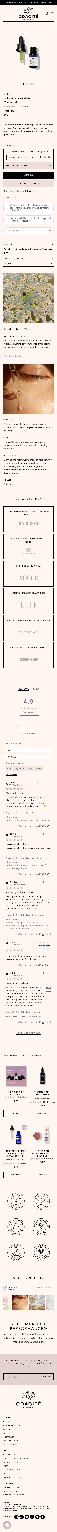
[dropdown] (46, 13)
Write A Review (28, 734)
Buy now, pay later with (18, 191)
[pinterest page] (32, 1517)
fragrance (19, 768)
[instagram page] (16, 1517)
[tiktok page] (21, 1517)
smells (39, 768)
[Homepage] (28, 13)
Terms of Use (9, 1506)
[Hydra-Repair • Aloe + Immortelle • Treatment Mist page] (42, 1075)
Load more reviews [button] (28, 1033)
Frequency (8, 146)
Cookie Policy (38, 1506)
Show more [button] (11, 775)
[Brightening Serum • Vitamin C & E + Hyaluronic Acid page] (15, 1134)
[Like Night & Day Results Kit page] (15, 1075)
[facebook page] (42, 1517)
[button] (7, 152)
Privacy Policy (23, 1506)
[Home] (28, 1399)
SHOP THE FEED (45, 1288)
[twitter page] (37, 1517)
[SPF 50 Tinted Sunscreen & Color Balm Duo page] (42, 1134)
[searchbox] (28, 750)
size (9, 768)
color (30, 768)
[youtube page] (27, 1517)
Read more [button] (48, 989)
